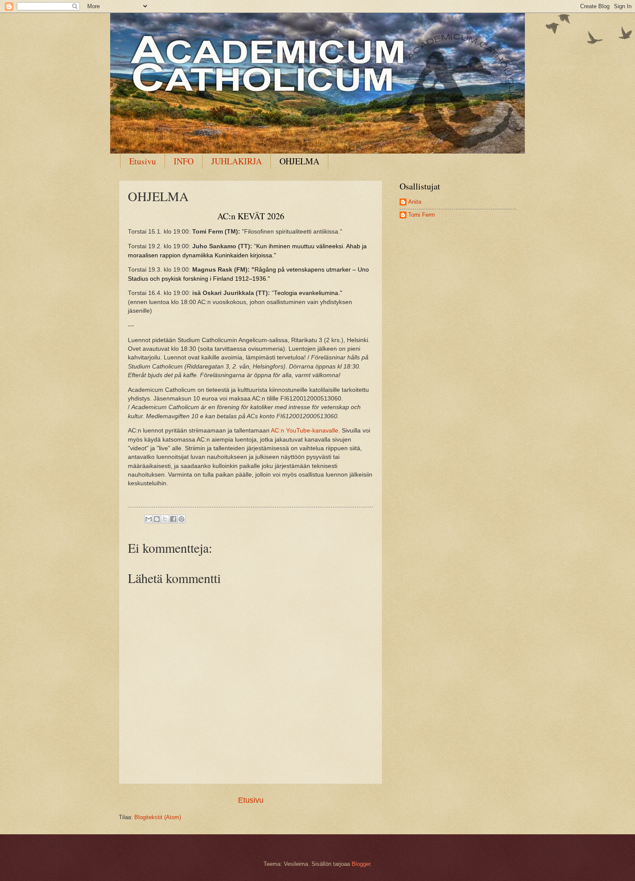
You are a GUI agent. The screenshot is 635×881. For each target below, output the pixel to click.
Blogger (361, 864)
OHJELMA (299, 161)
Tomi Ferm (421, 214)
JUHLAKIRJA (236, 161)
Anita (414, 202)
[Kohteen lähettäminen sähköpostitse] (148, 519)
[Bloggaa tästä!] (156, 519)
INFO (184, 161)
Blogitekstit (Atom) (157, 817)
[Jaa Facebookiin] (173, 519)
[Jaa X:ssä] (165, 519)
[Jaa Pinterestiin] (181, 519)
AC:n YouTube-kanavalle (304, 430)
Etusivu (142, 161)
